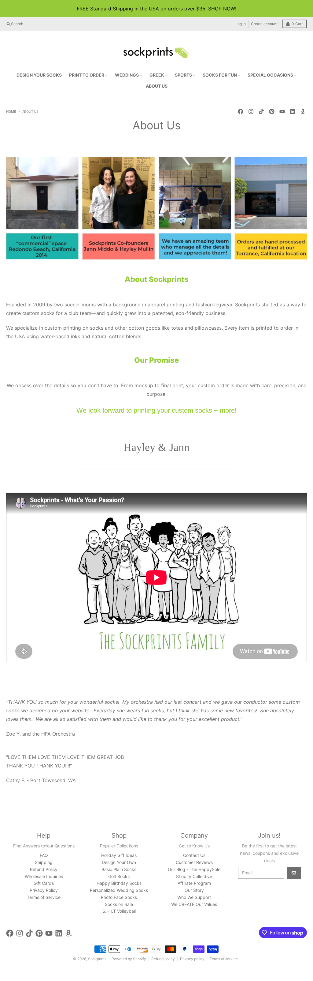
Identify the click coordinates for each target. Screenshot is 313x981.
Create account (264, 23)
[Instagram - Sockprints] (251, 112)
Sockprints (97, 958)
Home (11, 111)
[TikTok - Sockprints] (261, 112)
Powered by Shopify (129, 958)
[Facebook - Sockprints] (241, 112)
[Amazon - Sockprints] (303, 112)
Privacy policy (192, 958)
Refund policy (163, 958)
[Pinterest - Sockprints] (272, 112)
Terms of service (224, 958)
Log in (240, 23)
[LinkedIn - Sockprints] (292, 112)
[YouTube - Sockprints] (282, 112)
